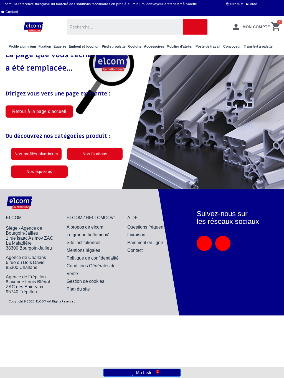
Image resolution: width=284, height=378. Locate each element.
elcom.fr (236, 4)
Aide (253, 4)
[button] (39, 111)
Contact (12, 12)
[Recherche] (195, 27)
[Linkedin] (204, 243)
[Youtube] (222, 243)
